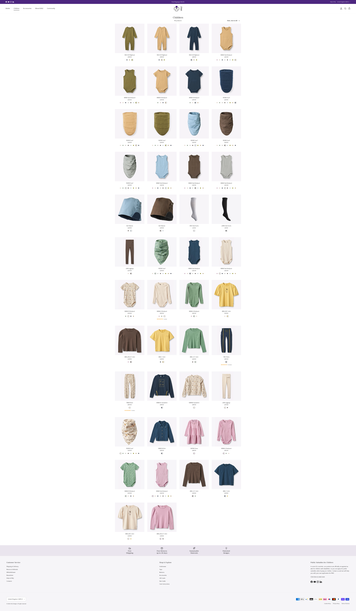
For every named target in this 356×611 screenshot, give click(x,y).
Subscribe (163, 313)
